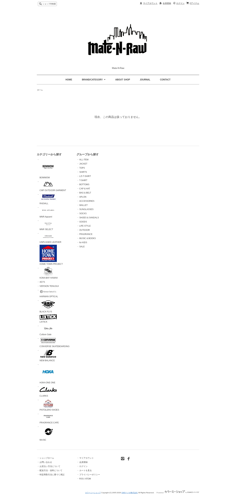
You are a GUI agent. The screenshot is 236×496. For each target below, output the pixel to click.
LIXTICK (43, 322)
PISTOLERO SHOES (49, 410)
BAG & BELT (85, 193)
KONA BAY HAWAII (49, 278)
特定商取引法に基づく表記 (52, 474)
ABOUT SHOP (122, 79)
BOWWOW (45, 177)
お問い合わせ (46, 462)
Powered (160, 493)
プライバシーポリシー (89, 474)
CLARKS (44, 396)
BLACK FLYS (46, 311)
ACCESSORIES (86, 201)
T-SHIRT (83, 180)
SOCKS (83, 213)
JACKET (83, 164)
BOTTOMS (84, 184)
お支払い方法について (50, 466)
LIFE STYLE (85, 226)
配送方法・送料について (51, 470)
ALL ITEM (83, 159)
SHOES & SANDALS (89, 217)
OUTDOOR (84, 230)
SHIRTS (83, 172)
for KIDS (83, 242)
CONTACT (165, 79)
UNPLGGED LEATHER (50, 242)
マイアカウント (150, 3)
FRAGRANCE (85, 234)
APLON (82, 197)
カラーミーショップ (93, 493)
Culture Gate (45, 334)
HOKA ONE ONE (47, 382)
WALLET (83, 205)
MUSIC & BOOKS (87, 238)
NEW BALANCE (47, 360)
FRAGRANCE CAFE (49, 422)
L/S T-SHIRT (85, 176)
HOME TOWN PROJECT (51, 264)
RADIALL (44, 203)
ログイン (180, 3)
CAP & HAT (84, 188)
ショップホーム (47, 458)
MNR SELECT (46, 229)
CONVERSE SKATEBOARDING (54, 346)
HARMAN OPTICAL (49, 296)
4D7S (42, 282)
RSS (81, 479)
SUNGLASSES (86, 209)
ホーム (40, 90)
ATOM (88, 479)
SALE (82, 246)
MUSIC (43, 440)
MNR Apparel (46, 217)
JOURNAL (145, 79)
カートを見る (85, 470)
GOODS (83, 222)
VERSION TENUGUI (49, 286)
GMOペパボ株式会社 (129, 493)
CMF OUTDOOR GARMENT (53, 190)
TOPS (82, 168)
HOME (68, 79)
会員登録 (167, 3)
